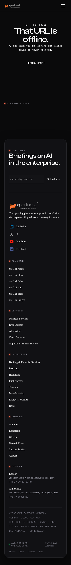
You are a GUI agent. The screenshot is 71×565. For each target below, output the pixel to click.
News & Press (16, 443)
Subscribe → (54, 179)
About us (13, 424)
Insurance (14, 368)
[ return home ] (35, 63)
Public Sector (16, 381)
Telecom (13, 387)
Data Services (16, 325)
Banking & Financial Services (24, 362)
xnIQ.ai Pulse (16, 281)
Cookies (31, 551)
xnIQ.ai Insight (17, 300)
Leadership (14, 430)
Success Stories (17, 449)
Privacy (12, 551)
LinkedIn (21, 226)
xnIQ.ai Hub (15, 287)
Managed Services (18, 318)
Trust (41, 551)
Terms (21, 551)
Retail (12, 406)
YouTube (21, 241)
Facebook (21, 249)
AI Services (15, 331)
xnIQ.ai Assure (16, 268)
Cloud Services (17, 337)
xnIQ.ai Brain (16, 293)
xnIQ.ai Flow (16, 275)
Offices (13, 437)
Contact (13, 455)
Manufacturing (16, 393)
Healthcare (14, 374)
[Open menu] (63, 6)
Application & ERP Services (23, 343)
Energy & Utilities (18, 399)
